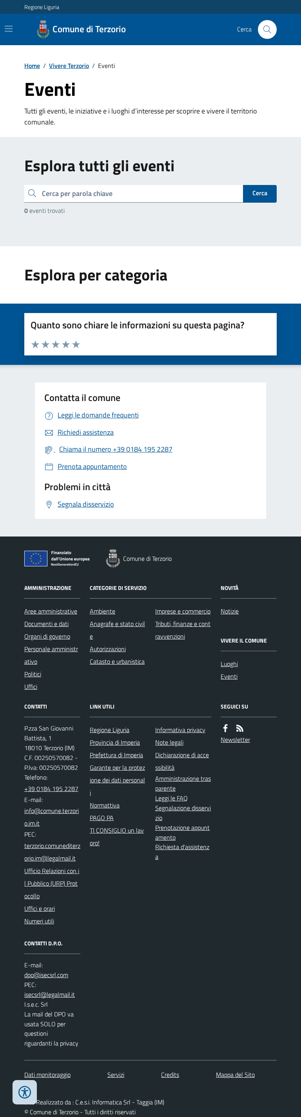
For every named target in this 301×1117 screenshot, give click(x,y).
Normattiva (105, 805)
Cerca (259, 193)
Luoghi (229, 663)
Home (32, 65)
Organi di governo (47, 636)
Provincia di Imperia (115, 742)
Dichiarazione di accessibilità (182, 761)
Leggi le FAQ (171, 798)
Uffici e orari (39, 908)
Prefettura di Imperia (116, 755)
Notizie (230, 611)
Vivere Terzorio (69, 65)
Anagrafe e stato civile (117, 630)
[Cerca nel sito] (264, 29)
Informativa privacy (180, 729)
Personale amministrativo (51, 655)
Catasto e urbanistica (117, 661)
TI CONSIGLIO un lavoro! (117, 837)
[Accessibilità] (24, 1092)
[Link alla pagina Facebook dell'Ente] (225, 728)
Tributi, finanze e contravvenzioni (182, 630)
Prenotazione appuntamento (182, 832)
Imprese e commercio (182, 611)
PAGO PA (102, 817)
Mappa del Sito (235, 1074)
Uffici (30, 686)
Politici (32, 674)
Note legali (169, 742)
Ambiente (102, 611)
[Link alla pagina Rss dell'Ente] (240, 728)
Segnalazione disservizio (183, 812)
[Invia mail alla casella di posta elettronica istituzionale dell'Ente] (52, 817)
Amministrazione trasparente (183, 783)
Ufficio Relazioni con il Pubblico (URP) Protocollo (51, 883)
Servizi (115, 1074)
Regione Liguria (41, 7)
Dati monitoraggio (47, 1074)
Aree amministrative (50, 611)
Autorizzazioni (108, 649)
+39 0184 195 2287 (51, 788)
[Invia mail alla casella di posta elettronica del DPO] (46, 975)
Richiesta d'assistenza (182, 851)
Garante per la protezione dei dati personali (117, 780)
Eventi (229, 676)
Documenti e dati (46, 623)
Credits (170, 1074)
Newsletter (235, 739)
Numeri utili (39, 921)
